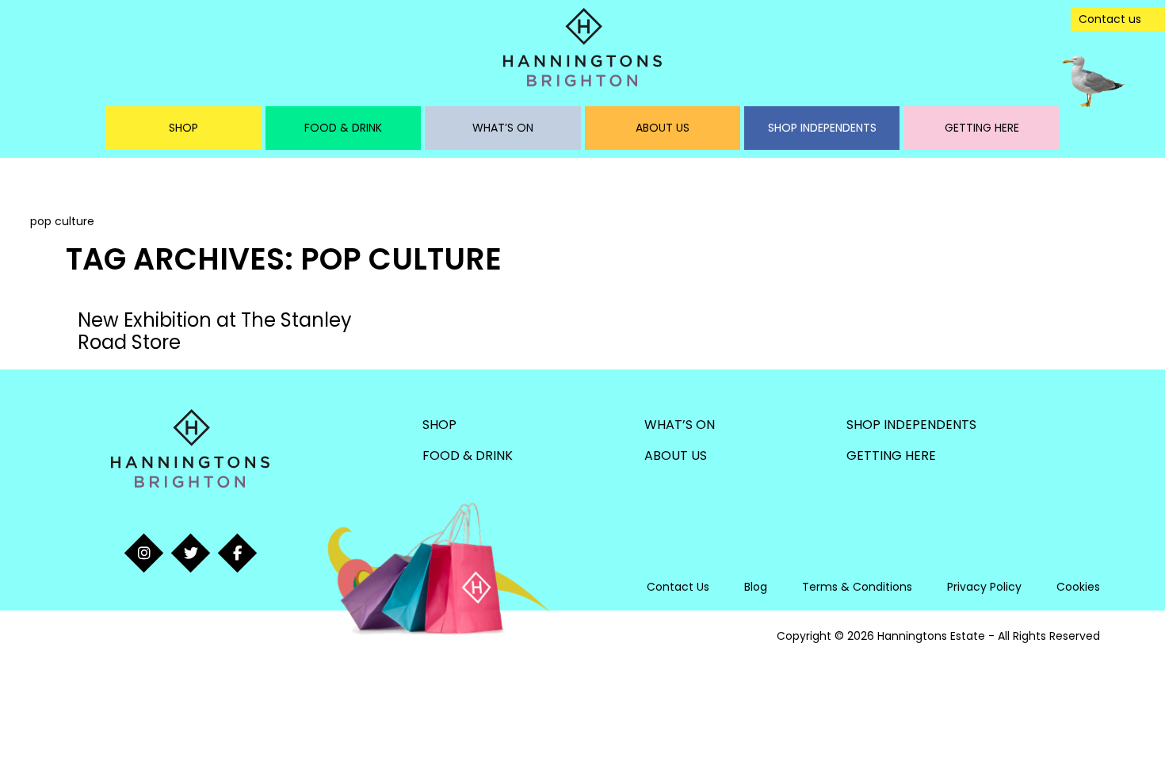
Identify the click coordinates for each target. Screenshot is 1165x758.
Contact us (1110, 19)
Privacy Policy (984, 587)
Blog (755, 587)
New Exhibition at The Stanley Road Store (215, 331)
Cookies (1078, 587)
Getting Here (982, 128)
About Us (662, 128)
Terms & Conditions (857, 587)
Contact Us (678, 587)
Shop (183, 128)
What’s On (502, 128)
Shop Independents (822, 128)
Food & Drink (343, 128)
